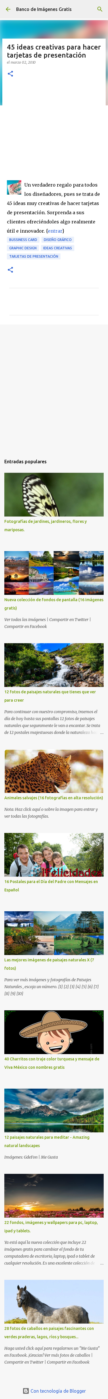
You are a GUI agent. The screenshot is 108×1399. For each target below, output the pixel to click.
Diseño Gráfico (58, 240)
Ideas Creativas (57, 248)
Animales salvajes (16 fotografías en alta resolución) (53, 798)
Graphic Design (23, 248)
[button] (10, 74)
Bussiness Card (23, 240)
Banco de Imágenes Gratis (44, 9)
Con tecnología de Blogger (57, 1391)
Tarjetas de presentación (33, 256)
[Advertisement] (54, 132)
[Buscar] (99, 9)
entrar (55, 231)
